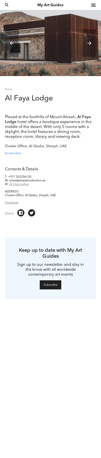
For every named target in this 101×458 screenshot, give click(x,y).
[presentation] (12, 43)
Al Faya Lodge (19, 184)
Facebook (11, 203)
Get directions (13, 153)
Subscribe (50, 285)
